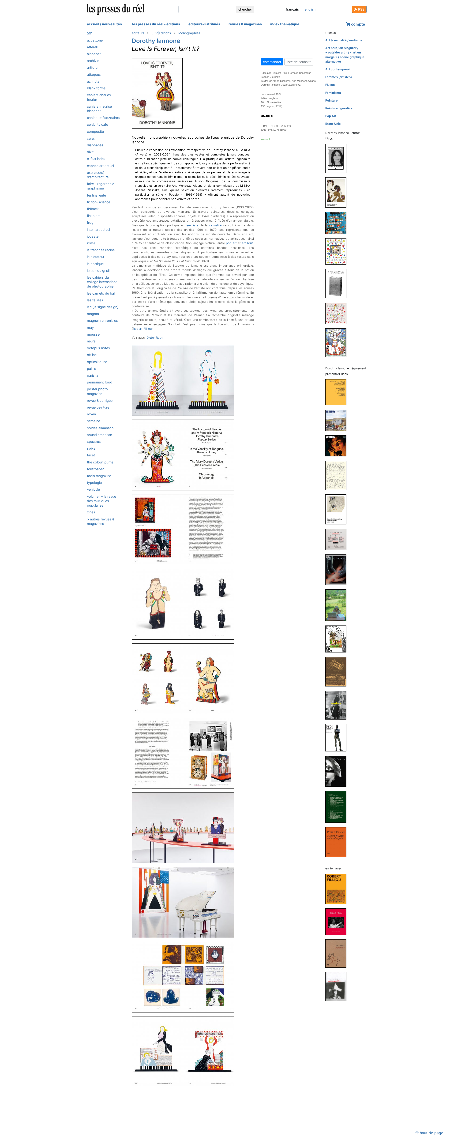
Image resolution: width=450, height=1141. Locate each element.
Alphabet (94, 54)
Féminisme (333, 93)
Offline (92, 355)
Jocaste (92, 236)
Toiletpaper (95, 469)
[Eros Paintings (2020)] (337, 192)
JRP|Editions (161, 33)
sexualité (215, 225)
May (90, 327)
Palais (91, 368)
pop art (231, 243)
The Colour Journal (100, 462)
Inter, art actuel (98, 229)
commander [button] (272, 62)
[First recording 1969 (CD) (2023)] (337, 158)
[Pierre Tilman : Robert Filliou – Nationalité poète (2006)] (337, 842)
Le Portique (95, 263)
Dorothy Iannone (156, 40)
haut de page (431, 1132)
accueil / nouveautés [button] (104, 24)
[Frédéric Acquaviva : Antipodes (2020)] (337, 539)
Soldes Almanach (100, 428)
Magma (93, 314)
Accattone (95, 40)
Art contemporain (338, 69)
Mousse (93, 334)
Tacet (91, 455)
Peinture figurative (338, 108)
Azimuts (93, 81)
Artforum (94, 67)
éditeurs (138, 33)
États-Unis (333, 123)
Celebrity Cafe (97, 124)
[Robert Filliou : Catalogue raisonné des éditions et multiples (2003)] (337, 986)
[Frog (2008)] (337, 737)
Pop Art (330, 116)
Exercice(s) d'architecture (98, 174)
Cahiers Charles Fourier (99, 97)
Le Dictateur (95, 257)
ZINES (91, 512)
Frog (90, 222)
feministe (191, 225)
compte (357, 24)
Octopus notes (98, 348)
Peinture (331, 100)
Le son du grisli (98, 270)
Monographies (189, 33)
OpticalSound (97, 362)
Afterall (92, 47)
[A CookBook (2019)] (337, 251)
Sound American (99, 434)
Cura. (91, 138)
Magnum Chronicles (102, 320)
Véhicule (93, 489)
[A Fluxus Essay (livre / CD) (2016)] (337, 283)
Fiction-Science (98, 202)
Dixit (90, 152)
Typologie (94, 483)
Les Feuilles (95, 300)
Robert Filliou (142, 328)
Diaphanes (95, 145)
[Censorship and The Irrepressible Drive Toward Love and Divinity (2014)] (337, 342)
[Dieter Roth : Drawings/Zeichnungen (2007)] (337, 806)
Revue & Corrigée (99, 400)
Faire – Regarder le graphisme (100, 186)
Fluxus (330, 85)
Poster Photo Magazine (97, 391)
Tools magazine (99, 476)
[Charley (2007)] (337, 771)
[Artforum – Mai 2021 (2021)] (337, 445)
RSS (360, 9)
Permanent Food (99, 382)
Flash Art (93, 216)
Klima (91, 243)
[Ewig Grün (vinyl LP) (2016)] (337, 313)
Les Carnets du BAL (101, 293)
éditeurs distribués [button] (204, 24)
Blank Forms (96, 88)
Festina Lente (96, 195)
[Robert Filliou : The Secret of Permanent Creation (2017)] (337, 921)
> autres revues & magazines (100, 521)
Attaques (94, 74)
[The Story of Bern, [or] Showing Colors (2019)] (337, 222)
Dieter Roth (154, 337)
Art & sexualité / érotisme (343, 40)
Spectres (94, 442)
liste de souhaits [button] (299, 62)
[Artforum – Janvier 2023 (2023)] (337, 420)
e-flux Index (96, 159)
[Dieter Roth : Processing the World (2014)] (337, 705)
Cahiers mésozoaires (103, 118)
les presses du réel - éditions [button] (156, 24)
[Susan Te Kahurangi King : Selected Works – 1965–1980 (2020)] (337, 509)
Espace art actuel (100, 165)
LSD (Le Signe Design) (102, 307)
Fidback (93, 209)
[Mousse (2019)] (337, 569)
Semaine (93, 421)
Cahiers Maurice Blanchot (99, 108)
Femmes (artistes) (338, 77)
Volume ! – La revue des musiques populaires (101, 500)
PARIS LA (92, 375)
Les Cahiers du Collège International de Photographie (102, 281)
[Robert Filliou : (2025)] (337, 888)
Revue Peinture (98, 407)
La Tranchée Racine (101, 250)
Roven (91, 414)
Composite (95, 131)
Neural (91, 341)
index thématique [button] (284, 24)
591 (90, 33)
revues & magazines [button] (245, 24)
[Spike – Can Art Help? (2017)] (337, 639)
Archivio (93, 61)
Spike (91, 448)
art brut (247, 243)
